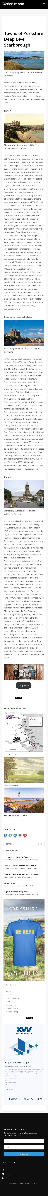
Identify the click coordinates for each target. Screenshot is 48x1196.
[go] (41, 844)
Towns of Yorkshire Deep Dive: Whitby (15, 815)
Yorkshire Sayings (12, 1012)
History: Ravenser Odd (10, 755)
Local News (10, 995)
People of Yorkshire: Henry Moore (15, 892)
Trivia (8, 1002)
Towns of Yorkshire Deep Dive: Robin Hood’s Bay (21, 874)
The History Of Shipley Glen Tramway (17, 857)
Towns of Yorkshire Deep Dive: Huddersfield (19, 866)
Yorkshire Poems (12, 1008)
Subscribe (24, 1154)
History (8, 991)
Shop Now (23, 685)
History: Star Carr (9, 883)
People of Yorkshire (13, 998)
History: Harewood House (11, 785)
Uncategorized (11, 1005)
